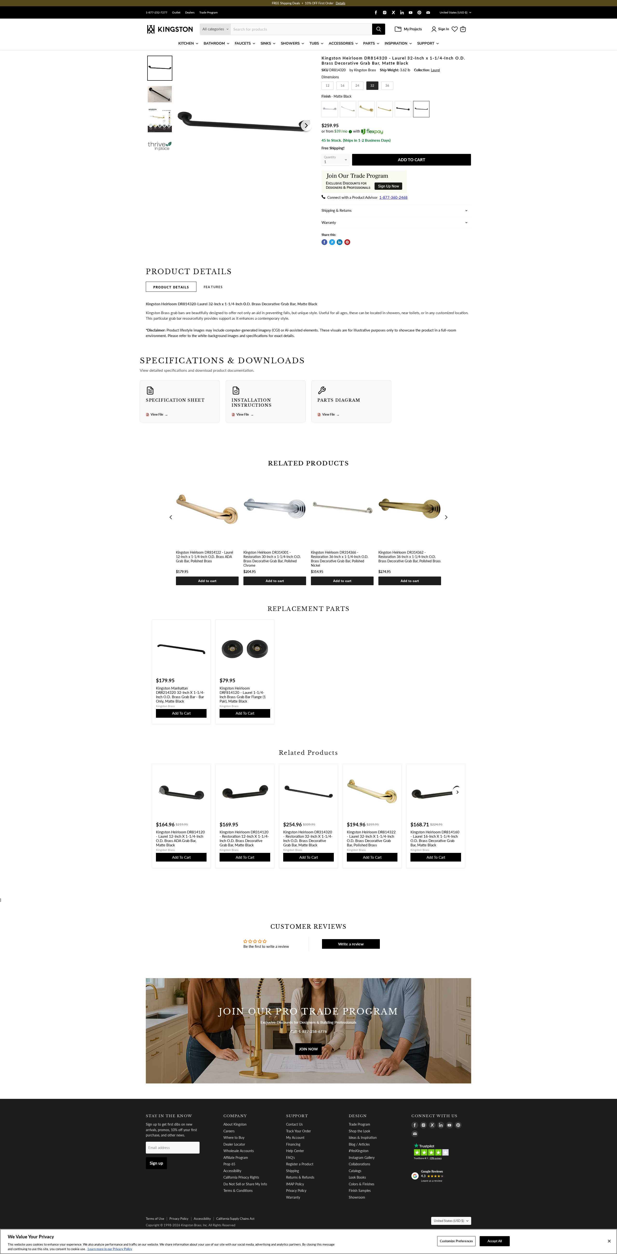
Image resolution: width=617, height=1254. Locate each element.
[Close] (609, 1241)
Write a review (351, 944)
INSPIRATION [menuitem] (396, 43)
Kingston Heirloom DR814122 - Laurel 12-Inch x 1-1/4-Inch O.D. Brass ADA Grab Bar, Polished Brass (204, 556)
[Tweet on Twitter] (332, 242)
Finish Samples (360, 1190)
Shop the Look (359, 1131)
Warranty (293, 1197)
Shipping (292, 1171)
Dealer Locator (234, 1144)
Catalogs (355, 1171)
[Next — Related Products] (457, 792)
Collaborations (359, 1164)
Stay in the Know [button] (169, 1116)
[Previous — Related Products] (159, 792)
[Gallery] (229, 125)
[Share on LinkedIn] (339, 242)
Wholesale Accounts (238, 1151)
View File (159, 415)
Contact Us (294, 1124)
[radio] (328, 85)
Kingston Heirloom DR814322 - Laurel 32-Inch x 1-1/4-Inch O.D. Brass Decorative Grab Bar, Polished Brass (371, 838)
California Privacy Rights (241, 1177)
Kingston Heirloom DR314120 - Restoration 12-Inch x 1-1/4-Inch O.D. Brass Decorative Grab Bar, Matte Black (244, 838)
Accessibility (232, 1171)
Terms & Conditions (238, 1190)
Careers (229, 1131)
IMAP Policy (295, 1184)
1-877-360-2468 (393, 197)
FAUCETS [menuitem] (243, 43)
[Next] (306, 125)
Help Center (295, 1151)
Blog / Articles (359, 1144)
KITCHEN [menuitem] (186, 43)
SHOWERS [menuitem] (290, 43)
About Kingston (235, 1124)
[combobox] (301, 29)
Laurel (435, 70)
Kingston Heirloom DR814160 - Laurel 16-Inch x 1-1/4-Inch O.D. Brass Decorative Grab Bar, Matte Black (434, 838)
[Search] (378, 29)
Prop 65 (229, 1164)
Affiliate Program (235, 1157)
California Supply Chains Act (235, 1219)
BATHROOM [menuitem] (214, 43)
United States (453, 12)
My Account (295, 1137)
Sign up (156, 1163)
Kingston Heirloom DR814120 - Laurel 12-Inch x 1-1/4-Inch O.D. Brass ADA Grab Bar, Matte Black (180, 838)
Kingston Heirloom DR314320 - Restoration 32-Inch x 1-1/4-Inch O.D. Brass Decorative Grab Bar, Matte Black (308, 838)
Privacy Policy (296, 1190)
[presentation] (171, 517)
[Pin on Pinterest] (347, 242)
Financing (293, 1144)
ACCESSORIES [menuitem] (341, 43)
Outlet (176, 12)
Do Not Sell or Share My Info (245, 1184)
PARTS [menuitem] (369, 43)
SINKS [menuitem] (266, 43)
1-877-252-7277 (156, 12)
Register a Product (299, 1164)
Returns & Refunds (300, 1177)
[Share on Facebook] (324, 242)
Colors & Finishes (361, 1184)
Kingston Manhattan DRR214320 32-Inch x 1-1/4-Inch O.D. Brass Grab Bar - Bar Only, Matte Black (180, 694)
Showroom (357, 1197)
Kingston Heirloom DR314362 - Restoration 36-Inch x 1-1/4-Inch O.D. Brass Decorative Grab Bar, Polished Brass (409, 556)
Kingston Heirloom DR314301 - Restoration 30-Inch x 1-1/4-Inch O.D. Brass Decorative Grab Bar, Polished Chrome (272, 559)
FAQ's (290, 1157)
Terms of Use (155, 1219)
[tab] (171, 287)
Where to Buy (233, 1137)
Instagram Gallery (362, 1157)
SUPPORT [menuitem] (425, 43)
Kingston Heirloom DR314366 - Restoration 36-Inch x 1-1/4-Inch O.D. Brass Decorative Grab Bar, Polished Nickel (339, 559)
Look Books (357, 1177)
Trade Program (208, 12)
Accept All (495, 1241)
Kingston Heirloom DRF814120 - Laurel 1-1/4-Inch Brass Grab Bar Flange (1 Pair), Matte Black (243, 694)
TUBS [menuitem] (314, 43)
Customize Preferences (456, 1241)
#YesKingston (359, 1151)
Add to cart (207, 581)
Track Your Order (298, 1131)
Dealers (189, 12)
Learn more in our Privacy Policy (109, 1249)
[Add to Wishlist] (305, 58)
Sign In (443, 29)
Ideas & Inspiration (363, 1137)
